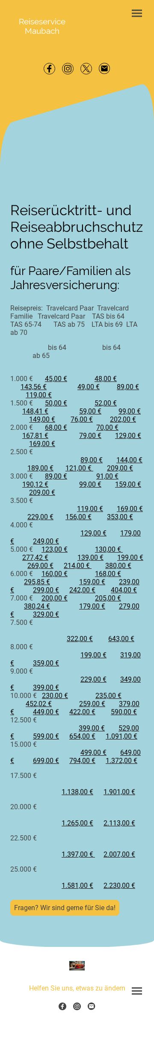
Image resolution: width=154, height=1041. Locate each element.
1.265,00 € (77, 823)
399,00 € (46, 687)
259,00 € (92, 704)
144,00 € (129, 460)
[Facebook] (49, 68)
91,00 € (107, 476)
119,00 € (39, 395)
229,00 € (40, 517)
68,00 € (56, 427)
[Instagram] (68, 68)
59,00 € (90, 411)
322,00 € (80, 639)
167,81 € (35, 436)
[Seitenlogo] (76, 965)
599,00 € (46, 736)
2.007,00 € (119, 854)
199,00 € (130, 557)
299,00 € (46, 590)
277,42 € (35, 557)
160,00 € (54, 574)
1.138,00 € (77, 792)
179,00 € (92, 606)
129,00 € (128, 436)
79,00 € (90, 436)
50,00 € (56, 403)
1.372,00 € (121, 761)
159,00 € (128, 484)
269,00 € (40, 566)
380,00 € (118, 566)
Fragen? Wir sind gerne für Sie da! (65, 908)
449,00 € (46, 712)
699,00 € (46, 761)
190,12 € (35, 484)
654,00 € (82, 736)
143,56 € (34, 387)
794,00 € (82, 761)
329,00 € (46, 614)
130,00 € (109, 549)
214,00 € (78, 566)
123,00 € (54, 549)
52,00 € (106, 403)
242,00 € (82, 590)
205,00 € (108, 598)
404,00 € (124, 590)
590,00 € (124, 712)
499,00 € (93, 752)
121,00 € (79, 468)
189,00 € (40, 468)
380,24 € (37, 606)
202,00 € (123, 419)
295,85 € (37, 582)
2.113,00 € (119, 823)
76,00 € (82, 419)
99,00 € (129, 411)
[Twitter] (86, 68)
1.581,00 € (77, 885)
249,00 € (46, 541)
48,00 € (106, 379)
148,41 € (35, 411)
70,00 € (107, 427)
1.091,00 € (121, 736)
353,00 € (120, 517)
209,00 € (120, 468)
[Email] (104, 68)
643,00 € (121, 639)
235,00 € (108, 696)
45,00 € (56, 379)
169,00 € (42, 444)
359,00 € (46, 663)
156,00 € (78, 517)
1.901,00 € (119, 792)
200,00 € (54, 598)
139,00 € (90, 557)
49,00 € (88, 387)
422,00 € (82, 712)
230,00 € (55, 696)
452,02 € (39, 704)
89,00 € (128, 387)
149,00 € (42, 419)
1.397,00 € (78, 854)
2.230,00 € (119, 885)
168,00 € (108, 574)
